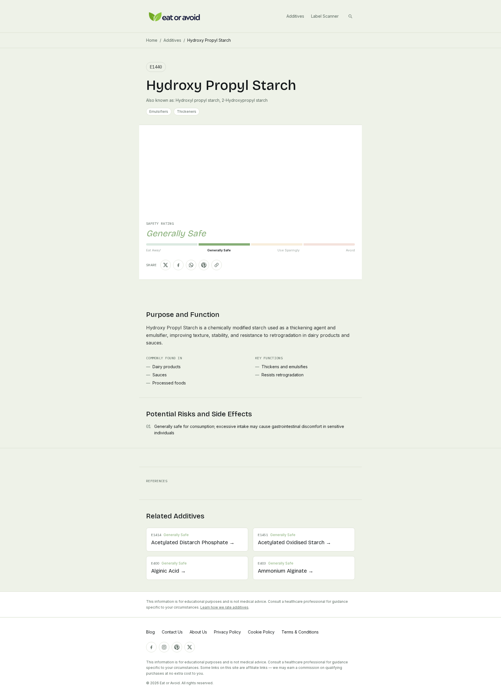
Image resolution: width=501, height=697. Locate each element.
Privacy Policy (227, 631)
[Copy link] (216, 265)
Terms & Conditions (300, 631)
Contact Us (172, 631)
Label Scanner (325, 16)
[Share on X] (165, 265)
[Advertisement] (250, 177)
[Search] (350, 16)
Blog (150, 631)
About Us (198, 631)
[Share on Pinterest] (204, 265)
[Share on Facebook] (178, 265)
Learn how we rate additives (224, 607)
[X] (189, 647)
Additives (295, 16)
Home (151, 40)
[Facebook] (151, 647)
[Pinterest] (177, 647)
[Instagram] (164, 647)
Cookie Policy (261, 631)
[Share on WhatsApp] (191, 265)
